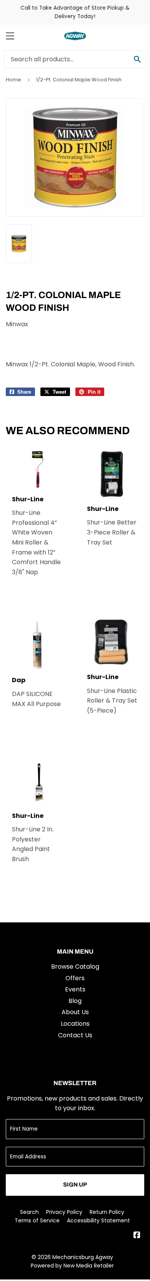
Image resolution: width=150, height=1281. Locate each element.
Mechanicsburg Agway (82, 1257)
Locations (75, 1023)
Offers (75, 978)
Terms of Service (37, 1220)
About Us (75, 1012)
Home (13, 79)
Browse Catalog (75, 966)
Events (75, 989)
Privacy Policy (64, 1212)
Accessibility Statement (98, 1220)
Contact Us (75, 1035)
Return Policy (107, 1212)
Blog (75, 1000)
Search (29, 1212)
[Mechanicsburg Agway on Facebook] (136, 1235)
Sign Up (75, 1185)
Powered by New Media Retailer (72, 1265)
